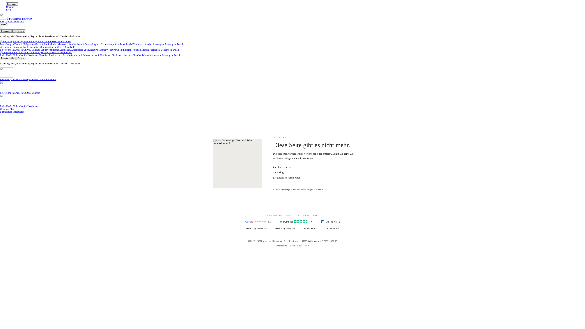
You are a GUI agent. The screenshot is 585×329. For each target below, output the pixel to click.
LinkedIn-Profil (332, 228)
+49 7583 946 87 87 (328, 241)
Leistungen (12, 4)
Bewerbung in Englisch (285, 228)
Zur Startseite (280, 167)
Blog (8, 9)
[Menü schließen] (1, 27)
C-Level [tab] (21, 31)
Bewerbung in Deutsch (256, 228)
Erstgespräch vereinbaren (12, 21)
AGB (307, 245)
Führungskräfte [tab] (7, 31)
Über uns (10, 7)
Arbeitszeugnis (310, 228)
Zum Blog (278, 172)
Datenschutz (295, 245)
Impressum (281, 245)
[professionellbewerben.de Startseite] (16, 19)
